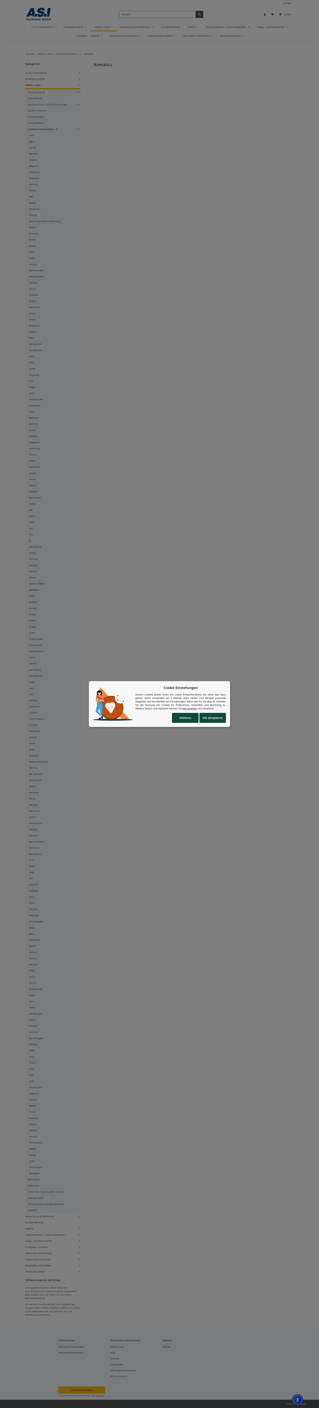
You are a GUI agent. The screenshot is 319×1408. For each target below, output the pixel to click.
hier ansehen (189, 708)
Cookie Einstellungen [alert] (181, 687)
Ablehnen (185, 718)
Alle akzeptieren (213, 718)
